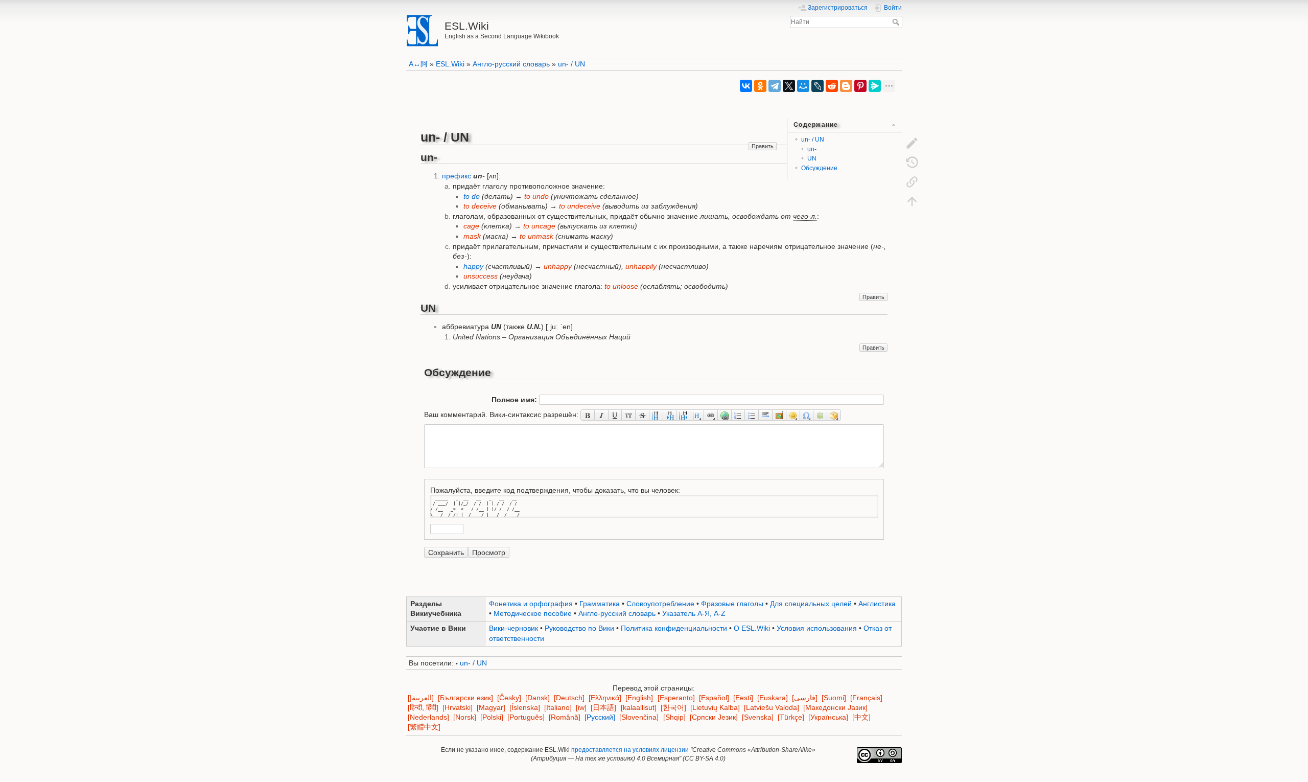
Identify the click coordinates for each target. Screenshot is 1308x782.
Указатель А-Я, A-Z (694, 613)
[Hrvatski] (457, 707)
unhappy (558, 266)
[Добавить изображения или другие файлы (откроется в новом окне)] (779, 415)
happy (473, 266)
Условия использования (817, 628)
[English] (639, 698)
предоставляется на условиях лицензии (630, 749)
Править (763, 146)
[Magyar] (491, 707)
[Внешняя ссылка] (725, 415)
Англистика (877, 604)
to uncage (539, 226)
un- (811, 149)
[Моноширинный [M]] (629, 415)
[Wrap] (834, 415)
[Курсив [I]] (602, 415)
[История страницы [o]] (912, 162)
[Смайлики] (793, 415)
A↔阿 (418, 64)
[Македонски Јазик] (835, 707)
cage (471, 226)
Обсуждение (819, 168)
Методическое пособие (533, 613)
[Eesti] (743, 698)
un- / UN (571, 64)
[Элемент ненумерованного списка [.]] (752, 415)
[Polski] (491, 717)
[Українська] (828, 717)
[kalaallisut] (639, 707)
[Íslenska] (524, 707)
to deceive (480, 206)
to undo (536, 196)
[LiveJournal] (817, 86)
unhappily (641, 266)
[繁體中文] (424, 727)
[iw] (581, 707)
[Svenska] (758, 717)
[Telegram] (774, 86)
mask (472, 236)
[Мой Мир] (803, 86)
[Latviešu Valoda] (771, 707)
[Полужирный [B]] (587, 415)
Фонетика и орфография (531, 604)
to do (471, 196)
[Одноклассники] (760, 86)
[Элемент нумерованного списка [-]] (738, 415)
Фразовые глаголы (732, 604)
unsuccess (480, 276)
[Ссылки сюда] (912, 181)
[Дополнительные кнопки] (820, 415)
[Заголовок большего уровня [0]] (683, 415)
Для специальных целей (811, 604)
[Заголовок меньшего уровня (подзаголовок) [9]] (670, 415)
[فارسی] (805, 698)
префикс (456, 176)
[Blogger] (846, 86)
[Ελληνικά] (605, 698)
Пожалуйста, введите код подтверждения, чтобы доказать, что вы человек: (555, 490)
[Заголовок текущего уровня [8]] (656, 415)
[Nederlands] (428, 717)
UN (811, 158)
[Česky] (509, 698)
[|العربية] (421, 698)
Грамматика (599, 604)
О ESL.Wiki (752, 628)
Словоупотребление (660, 604)
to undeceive (579, 206)
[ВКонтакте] (746, 86)
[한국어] (673, 707)
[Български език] (465, 698)
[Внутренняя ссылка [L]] (711, 415)
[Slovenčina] (639, 717)
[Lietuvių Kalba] (715, 707)
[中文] (861, 717)
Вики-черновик (513, 628)
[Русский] (600, 717)
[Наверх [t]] (912, 201)
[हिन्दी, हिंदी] (423, 707)
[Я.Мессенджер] (875, 86)
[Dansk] (537, 698)
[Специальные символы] (807, 415)
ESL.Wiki (450, 64)
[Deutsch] (569, 698)
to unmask (536, 236)
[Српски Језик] (714, 717)
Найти (897, 22)
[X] (789, 86)
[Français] (866, 698)
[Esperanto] (676, 698)
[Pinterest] (860, 86)
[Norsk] (464, 717)
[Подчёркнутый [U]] (615, 415)
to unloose (621, 286)
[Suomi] (834, 698)
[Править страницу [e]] (912, 142)
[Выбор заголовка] (697, 415)
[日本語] (603, 707)
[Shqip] (674, 717)
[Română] (564, 717)
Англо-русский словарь (511, 64)
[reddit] (832, 86)
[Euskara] (772, 698)
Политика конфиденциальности (674, 628)
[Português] (526, 717)
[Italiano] (558, 707)
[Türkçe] (791, 717)
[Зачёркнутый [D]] (642, 415)
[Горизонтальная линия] (766, 415)
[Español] (714, 698)
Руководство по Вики (579, 628)
